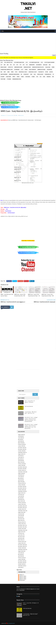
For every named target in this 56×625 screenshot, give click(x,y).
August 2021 (20, 531)
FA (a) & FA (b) (47, 67)
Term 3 (22, 76)
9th (27, 64)
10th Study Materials (29, 406)
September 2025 (21, 452)
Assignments (39, 64)
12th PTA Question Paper (49, 62)
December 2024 (21, 467)
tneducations (22, 580)
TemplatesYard (12, 623)
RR (21, 74)
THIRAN (33, 76)
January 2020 (20, 559)
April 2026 (20, 441)
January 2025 (20, 465)
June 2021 (20, 535)
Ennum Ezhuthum (27, 67)
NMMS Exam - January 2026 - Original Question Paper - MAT (48, 295)
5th (14, 64)
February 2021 (21, 541)
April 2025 (20, 460)
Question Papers (4, 74)
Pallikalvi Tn (41, 71)
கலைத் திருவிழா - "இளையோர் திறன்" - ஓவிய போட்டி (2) (30, 412)
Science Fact (26, 74)
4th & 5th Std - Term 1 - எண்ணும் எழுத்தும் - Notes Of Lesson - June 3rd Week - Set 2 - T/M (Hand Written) (31, 426)
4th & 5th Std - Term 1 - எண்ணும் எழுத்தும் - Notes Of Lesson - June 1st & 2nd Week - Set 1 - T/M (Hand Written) (31, 419)
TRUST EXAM (3, 79)
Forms (53, 67)
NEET (5, 71)
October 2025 (21, 450)
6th (17, 64)
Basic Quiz (45, 64)
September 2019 (21, 565)
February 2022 (21, 522)
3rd (7, 64)
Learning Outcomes (41, 69)
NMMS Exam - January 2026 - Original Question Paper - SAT (34, 295)
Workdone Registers (17, 79)
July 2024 (20, 475)
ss (53, 74)
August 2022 (20, 512)
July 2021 (20, 533)
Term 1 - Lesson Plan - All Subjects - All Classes (29, 401)
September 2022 (21, 510)
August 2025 (20, 454)
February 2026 (21, 444)
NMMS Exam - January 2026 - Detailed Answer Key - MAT (20, 295)
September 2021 (21, 530)
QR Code (51, 71)
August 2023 (20, 492)
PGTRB (46, 71)
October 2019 (21, 564)
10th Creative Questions (19, 62)
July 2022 (20, 514)
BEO (49, 64)
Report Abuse (19, 569)
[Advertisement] (28, 43)
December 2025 (21, 447)
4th (11, 64)
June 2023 (20, 496)
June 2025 (20, 457)
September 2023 (21, 491)
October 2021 (21, 528)
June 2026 (20, 437)
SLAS (35, 74)
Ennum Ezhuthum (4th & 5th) (38, 67)
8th (23, 64)
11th (27, 62)
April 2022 (20, 518)
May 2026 (20, 439)
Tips (37, 76)
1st (1, 64)
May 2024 (20, 478)
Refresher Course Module (14, 74)
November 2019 (21, 562)
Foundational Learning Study (6, 69)
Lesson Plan (49, 69)
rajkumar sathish (22, 576)
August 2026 (20, 434)
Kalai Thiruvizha (32, 69)
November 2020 (21, 546)
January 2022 (20, 523)
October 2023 (21, 489)
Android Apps (31, 64)
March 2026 (20, 442)
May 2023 (20, 497)
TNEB (44, 76)
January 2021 (20, 543)
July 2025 (20, 455)
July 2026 (20, 436)
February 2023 (21, 502)
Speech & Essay (40, 74)
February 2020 (21, 557)
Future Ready (16, 69)
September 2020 (21, 549)
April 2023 (20, 499)
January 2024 (20, 484)
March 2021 (20, 539)
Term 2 (18, 76)
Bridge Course (3, 67)
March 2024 (20, 481)
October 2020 (21, 548)
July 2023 (20, 494)
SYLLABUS (2, 76)
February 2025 (21, 463)
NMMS (12, 71)
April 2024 (20, 480)
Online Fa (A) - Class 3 (23, 71)
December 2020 (21, 544)
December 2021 (21, 525)
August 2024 (20, 473)
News (8, 71)
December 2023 (21, 486)
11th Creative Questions (34, 62)
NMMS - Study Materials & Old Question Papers (7, 295)
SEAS (31, 74)
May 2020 (20, 554)
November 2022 (21, 507)
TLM (40, 76)
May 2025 (20, 459)
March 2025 (20, 462)
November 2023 (21, 488)
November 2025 (21, 449)
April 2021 (20, 538)
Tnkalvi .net (28, 6)
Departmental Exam (18, 67)
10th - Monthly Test (8, 62)
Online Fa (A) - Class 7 (33, 71)
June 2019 (20, 567)
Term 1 (13, 76)
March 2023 (20, 501)
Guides (26, 69)
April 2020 (20, 556)
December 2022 (21, 505)
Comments (21, 115)
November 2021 (21, 527)
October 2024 (21, 470)
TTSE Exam (9, 79)
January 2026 (20, 446)
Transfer (48, 76)
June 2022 (20, 515)
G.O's (22, 69)
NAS (1, 71)
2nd (4, 64)
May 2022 (20, 517)
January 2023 (20, 504)
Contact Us (10, 67)
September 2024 (21, 471)
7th (20, 64)
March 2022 (20, 520)
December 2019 (21, 561)
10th (2, 62)
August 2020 (20, 551)
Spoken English (48, 74)
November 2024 (21, 468)
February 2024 (21, 483)
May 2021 (20, 536)
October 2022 (21, 509)
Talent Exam (8, 76)
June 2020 (20, 552)
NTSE (16, 71)
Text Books (27, 76)
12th (42, 62)
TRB (53, 76)
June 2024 (20, 476)
